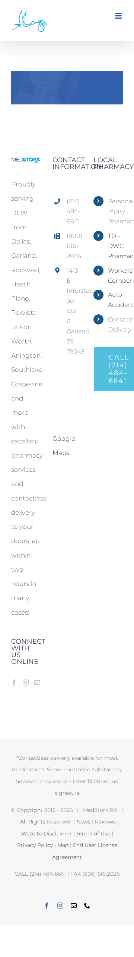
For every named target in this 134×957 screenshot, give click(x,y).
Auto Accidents (115, 299)
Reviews (105, 821)
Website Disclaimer (46, 833)
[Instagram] (26, 682)
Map (62, 845)
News (83, 821)
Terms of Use (93, 833)
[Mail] (37, 682)
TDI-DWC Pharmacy (115, 246)
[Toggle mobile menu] (119, 16)
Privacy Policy (35, 845)
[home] (26, 163)
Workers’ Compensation (115, 275)
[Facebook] (14, 682)
